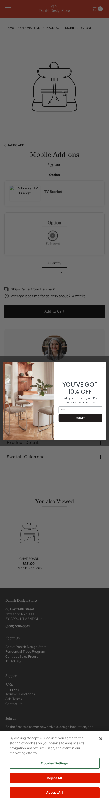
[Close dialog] (103, 365)
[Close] (100, 738)
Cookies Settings (54, 763)
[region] (54, 766)
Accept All (54, 792)
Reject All (54, 778)
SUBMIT (80, 417)
